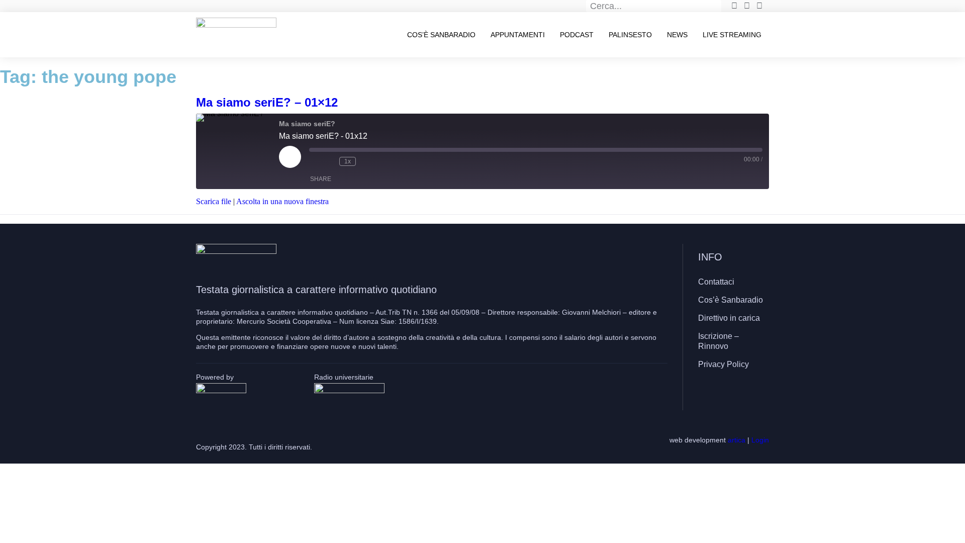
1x (347, 161)
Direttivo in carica (729, 318)
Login (760, 440)
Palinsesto (630, 35)
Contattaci (716, 282)
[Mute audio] (314, 161)
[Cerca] (715, 6)
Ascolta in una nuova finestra (282, 201)
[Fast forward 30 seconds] (366, 161)
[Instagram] (731, 394)
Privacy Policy (723, 364)
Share (320, 179)
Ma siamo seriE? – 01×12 (267, 102)
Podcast (577, 35)
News (677, 35)
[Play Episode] (290, 157)
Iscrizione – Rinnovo (718, 341)
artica (736, 440)
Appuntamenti (518, 35)
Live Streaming (732, 35)
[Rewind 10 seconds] (329, 161)
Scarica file (213, 201)
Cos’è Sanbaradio (441, 35)
